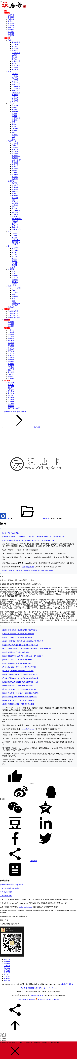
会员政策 (11, 385)
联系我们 (11, 406)
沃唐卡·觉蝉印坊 (6, 896)
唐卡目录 (7, 38)
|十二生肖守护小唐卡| (9, 648)
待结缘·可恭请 (13, 311)
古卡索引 (11, 345)
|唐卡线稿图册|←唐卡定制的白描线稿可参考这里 (19, 697)
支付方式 (11, 387)
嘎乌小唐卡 (12, 286)
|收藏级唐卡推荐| (46, 648)
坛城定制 (11, 368)
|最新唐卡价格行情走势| (28, 648)
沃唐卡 (8, 518)
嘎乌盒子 (11, 32)
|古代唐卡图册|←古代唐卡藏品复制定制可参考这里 (20, 678)
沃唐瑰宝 (11, 378)
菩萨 (9, 72)
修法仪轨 (11, 376)
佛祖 (9, 40)
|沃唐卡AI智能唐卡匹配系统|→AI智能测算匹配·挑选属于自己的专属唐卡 (27, 570)
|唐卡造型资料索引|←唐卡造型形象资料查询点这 (19, 689)
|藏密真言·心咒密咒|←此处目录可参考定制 (17, 660)
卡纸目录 (11, 324)
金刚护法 (11, 181)
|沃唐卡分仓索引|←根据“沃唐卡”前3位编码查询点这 (20, 693)
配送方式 (11, 389)
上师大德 (11, 103)
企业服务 (11, 397)
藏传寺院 (11, 370)
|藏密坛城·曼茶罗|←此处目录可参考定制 (16, 663)
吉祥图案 (11, 269)
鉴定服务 (11, 401)
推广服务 (11, 404)
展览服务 (11, 399)
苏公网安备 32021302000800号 (48, 999)
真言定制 (11, 23)
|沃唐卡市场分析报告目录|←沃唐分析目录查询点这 (20, 645)
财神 (9, 246)
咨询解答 (11, 364)
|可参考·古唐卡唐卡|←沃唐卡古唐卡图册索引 (18, 700)
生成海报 (33, 861)
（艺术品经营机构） (67, 984)
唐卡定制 (7, 974)
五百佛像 (11, 351)
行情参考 (11, 25)
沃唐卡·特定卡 (13, 315)
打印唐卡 (11, 322)
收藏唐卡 (11, 17)
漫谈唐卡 (11, 334)
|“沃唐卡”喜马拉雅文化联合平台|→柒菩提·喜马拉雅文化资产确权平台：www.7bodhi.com (33, 536)
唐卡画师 (11, 338)
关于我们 (7, 972)
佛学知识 (11, 374)
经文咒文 (11, 366)
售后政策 (11, 393)
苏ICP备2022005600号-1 (26, 999)
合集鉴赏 (11, 27)
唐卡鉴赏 (11, 362)
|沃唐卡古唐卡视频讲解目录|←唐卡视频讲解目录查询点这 (22, 641)
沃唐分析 (11, 330)
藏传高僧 (11, 372)
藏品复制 (11, 21)
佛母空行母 (12, 141)
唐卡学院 (11, 355)
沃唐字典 (11, 36)
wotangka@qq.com (28, 567)
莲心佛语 (11, 336)
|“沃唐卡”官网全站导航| (10, 533)
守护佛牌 (11, 30)
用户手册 (11, 383)
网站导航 (7, 959)
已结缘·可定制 (13, 313)
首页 (5, 11)
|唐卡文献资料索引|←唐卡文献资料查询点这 (17, 685)
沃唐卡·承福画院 (14, 317)
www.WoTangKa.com (15, 884)
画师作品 (11, 341)
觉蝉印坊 (7, 320)
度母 (9, 231)
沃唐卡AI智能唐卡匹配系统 (9, 888)
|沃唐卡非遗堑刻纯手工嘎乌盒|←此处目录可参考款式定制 (22, 656)
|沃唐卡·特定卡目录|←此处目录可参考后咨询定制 (19, 630)
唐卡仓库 (7, 13)
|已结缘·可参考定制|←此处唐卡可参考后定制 (18, 634)
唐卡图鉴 (11, 343)
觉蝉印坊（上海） (14, 408)
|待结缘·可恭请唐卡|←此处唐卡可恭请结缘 (17, 637)
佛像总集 (11, 19)
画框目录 (11, 326)
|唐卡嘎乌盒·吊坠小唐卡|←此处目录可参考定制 (19, 667)
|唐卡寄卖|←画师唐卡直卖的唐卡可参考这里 (17, 671)
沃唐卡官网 (4, 884)
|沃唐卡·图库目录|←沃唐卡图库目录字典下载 (18, 704)
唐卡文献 (11, 353)
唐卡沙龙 (7, 978)
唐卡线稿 (11, 357)
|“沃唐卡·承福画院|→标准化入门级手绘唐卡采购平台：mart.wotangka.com (28, 540)
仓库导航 (11, 15)
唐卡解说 (11, 359)
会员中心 (7, 380)
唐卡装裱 (11, 391)
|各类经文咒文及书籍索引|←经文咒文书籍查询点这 (20, 682)
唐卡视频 (11, 347)
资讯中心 (7, 328)
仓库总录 (11, 34)
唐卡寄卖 (7, 309)
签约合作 (11, 395)
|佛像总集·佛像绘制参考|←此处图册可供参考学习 (19, 674)
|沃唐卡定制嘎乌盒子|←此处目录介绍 (15, 652)
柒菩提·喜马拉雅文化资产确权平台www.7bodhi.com (39, 988)
